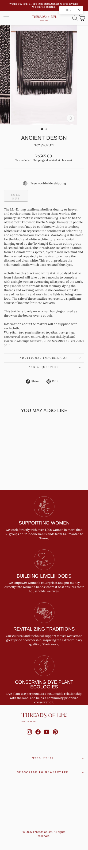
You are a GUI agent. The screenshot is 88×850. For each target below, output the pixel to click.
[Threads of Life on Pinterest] (55, 736)
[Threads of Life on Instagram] (29, 736)
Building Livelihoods (44, 576)
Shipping (38, 160)
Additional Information (44, 357)
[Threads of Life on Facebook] (38, 736)
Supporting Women (44, 522)
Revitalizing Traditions (44, 629)
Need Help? (43, 758)
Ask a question (44, 367)
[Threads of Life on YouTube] (46, 736)
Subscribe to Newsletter (43, 772)
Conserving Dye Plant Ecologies (44, 684)
